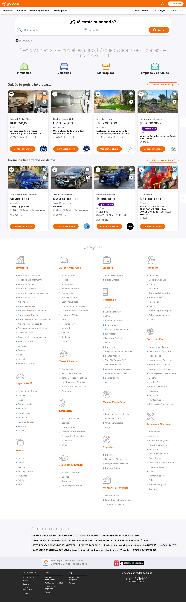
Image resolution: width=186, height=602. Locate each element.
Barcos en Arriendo (71, 373)
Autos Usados (69, 275)
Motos (65, 279)
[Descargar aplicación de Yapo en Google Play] (138, 563)
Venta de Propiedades (29, 275)
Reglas (47, 592)
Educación (65, 410)
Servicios (153, 391)
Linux (107, 342)
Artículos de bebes (71, 472)
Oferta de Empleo (114, 275)
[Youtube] (145, 578)
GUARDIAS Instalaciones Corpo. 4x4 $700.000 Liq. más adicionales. (66, 535)
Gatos (152, 284)
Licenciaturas (68, 427)
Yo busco (66, 391)
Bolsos (21, 458)
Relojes (21, 480)
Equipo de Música (70, 315)
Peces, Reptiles (156, 301)
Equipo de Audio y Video (117, 329)
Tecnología (109, 299)
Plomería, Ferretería (158, 386)
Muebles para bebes (72, 485)
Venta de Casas (26, 284)
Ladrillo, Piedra (156, 382)
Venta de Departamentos (31, 279)
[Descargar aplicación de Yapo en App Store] (126, 563)
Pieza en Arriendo (26, 341)
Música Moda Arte (114, 402)
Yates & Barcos (68, 361)
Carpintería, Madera (159, 347)
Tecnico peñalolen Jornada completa (121, 535)
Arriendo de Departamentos (32, 310)
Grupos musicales (114, 422)
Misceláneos (155, 355)
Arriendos (23, 301)
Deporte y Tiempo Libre (117, 459)
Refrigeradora (112, 377)
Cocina (21, 395)
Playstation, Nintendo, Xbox (119, 351)
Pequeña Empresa (158, 444)
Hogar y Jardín (24, 383)
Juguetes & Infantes (71, 464)
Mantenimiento (156, 399)
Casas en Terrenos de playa (32, 337)
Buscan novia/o (156, 297)
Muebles (22, 408)
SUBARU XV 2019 (168, 545)
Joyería (21, 462)
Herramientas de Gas (159, 369)
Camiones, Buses (70, 301)
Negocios (22, 359)
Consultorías (155, 458)
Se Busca (66, 337)
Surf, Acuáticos (112, 468)
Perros (152, 306)
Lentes (21, 466)
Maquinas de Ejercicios (116, 463)
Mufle (64, 319)
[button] (45, 102)
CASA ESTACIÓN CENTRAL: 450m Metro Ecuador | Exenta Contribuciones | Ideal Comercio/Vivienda (81, 550)
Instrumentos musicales (117, 414)
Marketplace (60, 10)
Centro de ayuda (177, 11)
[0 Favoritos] (11, 94)
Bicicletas (110, 454)
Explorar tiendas (141, 11)
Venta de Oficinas (27, 288)
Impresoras (110, 333)
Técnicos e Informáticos (73, 431)
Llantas (65, 332)
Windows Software (114, 364)
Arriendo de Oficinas (28, 315)
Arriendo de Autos (71, 288)
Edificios (22, 345)
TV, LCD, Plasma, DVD (115, 360)
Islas (20, 354)
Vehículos (21, 10)
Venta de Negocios (158, 453)
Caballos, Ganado (157, 279)
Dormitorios (24, 413)
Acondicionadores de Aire (118, 369)
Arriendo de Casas (27, 306)
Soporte (26, 584)
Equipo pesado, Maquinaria (75, 310)
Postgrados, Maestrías (73, 436)
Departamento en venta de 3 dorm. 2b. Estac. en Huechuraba (62, 540)
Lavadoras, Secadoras (116, 373)
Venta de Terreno (27, 297)
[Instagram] (132, 578)
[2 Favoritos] (141, 169)
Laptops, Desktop (114, 338)
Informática (111, 325)
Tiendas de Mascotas (159, 293)
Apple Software (113, 311)
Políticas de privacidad (54, 583)
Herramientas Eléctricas (161, 360)
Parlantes (110, 347)
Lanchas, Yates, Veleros (73, 382)
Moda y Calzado (26, 471)
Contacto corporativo (27, 588)
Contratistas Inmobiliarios (161, 351)
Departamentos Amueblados (32, 328)
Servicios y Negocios (159, 424)
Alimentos (154, 275)
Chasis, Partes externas (73, 306)
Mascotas (152, 267)
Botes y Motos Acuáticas (74, 377)
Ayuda (25, 581)
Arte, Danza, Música (71, 418)
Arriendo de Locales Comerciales (34, 319)
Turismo (153, 489)
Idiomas (65, 422)
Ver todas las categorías (74, 578)
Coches (65, 476)
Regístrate (27, 593)
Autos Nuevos (69, 284)
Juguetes (66, 481)
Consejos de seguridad (159, 11)
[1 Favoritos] (98, 169)
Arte (107, 409)
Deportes (108, 447)
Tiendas (72, 583)
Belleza (20, 450)
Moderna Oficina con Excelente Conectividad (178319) (122, 540)
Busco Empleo (112, 279)
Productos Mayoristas (160, 440)
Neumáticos (67, 328)
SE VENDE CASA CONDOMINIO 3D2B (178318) (54, 545)
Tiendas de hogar (26, 421)
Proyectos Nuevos (27, 363)
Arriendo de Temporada (30, 323)
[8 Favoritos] (141, 94)
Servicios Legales (157, 484)
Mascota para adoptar (160, 310)
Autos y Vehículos (70, 267)
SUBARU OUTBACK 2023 (144, 550)
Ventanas (23, 426)
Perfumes (22, 475)
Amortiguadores (70, 297)
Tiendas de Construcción (161, 404)
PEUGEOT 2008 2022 (89, 545)
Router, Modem (113, 355)
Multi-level (154, 436)
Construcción (155, 339)
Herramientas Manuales (160, 364)
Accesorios (67, 293)
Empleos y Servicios (40, 10)
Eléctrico (153, 377)
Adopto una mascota (159, 315)
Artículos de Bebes (27, 391)
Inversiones (154, 431)
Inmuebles (7, 10)
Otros (21, 430)
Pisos (20, 399)
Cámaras (109, 316)
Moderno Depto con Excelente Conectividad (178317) (130, 545)
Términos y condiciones (50, 578)
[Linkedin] (141, 578)
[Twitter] (137, 578)
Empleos (108, 267)
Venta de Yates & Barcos (74, 386)
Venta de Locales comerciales (33, 293)
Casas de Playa (25, 332)
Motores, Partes (70, 323)
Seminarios (67, 440)
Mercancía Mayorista (116, 487)
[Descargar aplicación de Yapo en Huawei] (116, 563)
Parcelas (22, 350)
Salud (151, 480)
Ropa (20, 484)
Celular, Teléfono (113, 320)
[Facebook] (128, 578)
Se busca (22, 417)
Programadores (156, 466)
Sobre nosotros (29, 577)
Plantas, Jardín (25, 404)
